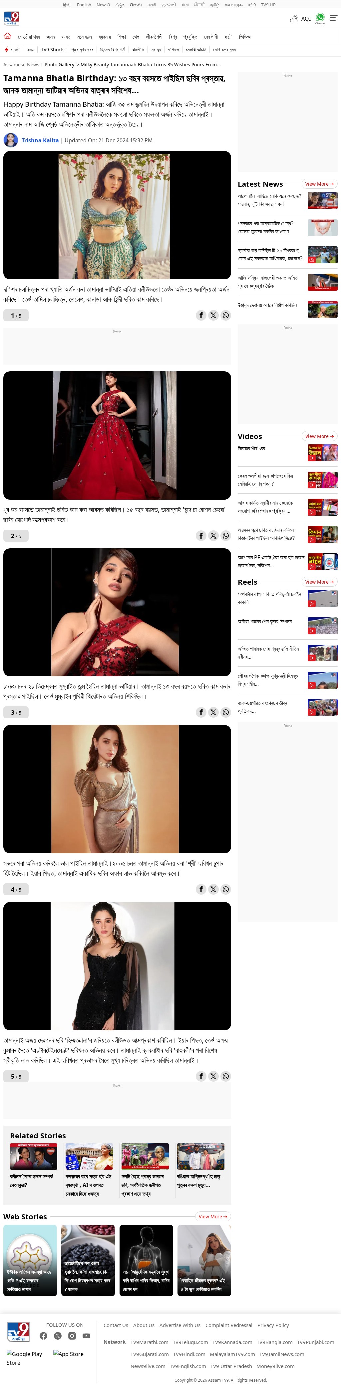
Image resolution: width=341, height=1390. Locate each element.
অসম (50, 36)
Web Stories (25, 1216)
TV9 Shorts (53, 49)
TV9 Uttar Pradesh (231, 1366)
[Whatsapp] (318, 18)
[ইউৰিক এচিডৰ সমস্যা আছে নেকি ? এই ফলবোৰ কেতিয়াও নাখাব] (30, 1229)
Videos (250, 436)
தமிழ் (214, 5)
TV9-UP (268, 5)
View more (210, 1216)
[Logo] (11, 18)
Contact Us (116, 1325)
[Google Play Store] (26, 1358)
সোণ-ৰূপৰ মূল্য (224, 49)
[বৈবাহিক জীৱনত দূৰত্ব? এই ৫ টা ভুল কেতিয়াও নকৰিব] (204, 1229)
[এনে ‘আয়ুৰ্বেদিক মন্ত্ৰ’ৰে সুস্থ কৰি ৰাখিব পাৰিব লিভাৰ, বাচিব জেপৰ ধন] (146, 1229)
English (84, 5)
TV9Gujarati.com (150, 1354)
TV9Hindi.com (189, 1354)
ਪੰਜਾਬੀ (199, 5)
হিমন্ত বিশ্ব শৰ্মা (112, 49)
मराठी (152, 5)
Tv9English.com (188, 1366)
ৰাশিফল (173, 49)
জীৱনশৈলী (154, 36)
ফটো (228, 36)
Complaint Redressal (228, 1325)
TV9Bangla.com (275, 1342)
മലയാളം (233, 5)
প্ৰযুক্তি (190, 36)
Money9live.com (275, 1366)
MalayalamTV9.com (232, 1354)
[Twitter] (213, 315)
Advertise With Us (180, 1325)
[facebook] (201, 315)
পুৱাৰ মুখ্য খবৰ (82, 49)
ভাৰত (66, 36)
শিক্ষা (122, 36)
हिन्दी (67, 5)
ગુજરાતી (169, 5)
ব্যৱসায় (105, 36)
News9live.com (148, 1366)
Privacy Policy (273, 1325)
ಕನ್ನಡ (120, 5)
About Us (144, 1325)
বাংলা (185, 5)
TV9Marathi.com (150, 1342)
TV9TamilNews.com (281, 1354)
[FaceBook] (43, 1336)
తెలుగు (136, 5)
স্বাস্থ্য (156, 49)
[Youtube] (86, 1336)
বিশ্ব (173, 36)
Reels (247, 582)
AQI (306, 18)
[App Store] (73, 1358)
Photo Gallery (59, 64)
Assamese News (21, 64)
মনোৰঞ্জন (84, 36)
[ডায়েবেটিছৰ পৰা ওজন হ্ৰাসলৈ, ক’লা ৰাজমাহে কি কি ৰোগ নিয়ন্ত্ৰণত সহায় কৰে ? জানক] (88, 1229)
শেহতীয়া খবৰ (29, 36)
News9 (103, 5)
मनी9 (252, 5)
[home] (7, 36)
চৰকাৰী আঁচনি (196, 49)
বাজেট (15, 49)
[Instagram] (72, 1336)
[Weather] (295, 19)
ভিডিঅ (245, 36)
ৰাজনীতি (138, 49)
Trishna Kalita (41, 140)
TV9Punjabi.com (315, 1342)
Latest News (260, 184)
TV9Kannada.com (232, 1342)
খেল (136, 36)
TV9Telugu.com (190, 1342)
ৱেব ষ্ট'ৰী (211, 36)
